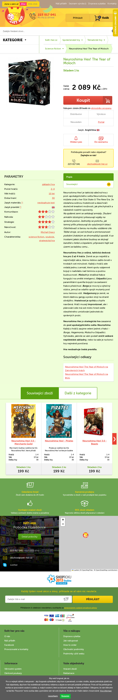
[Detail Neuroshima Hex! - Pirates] (59, 421)
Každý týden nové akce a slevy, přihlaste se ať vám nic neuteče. (59, 591)
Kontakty (112, 3)
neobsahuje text (46, 202)
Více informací (106, 691)
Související (88, 184)
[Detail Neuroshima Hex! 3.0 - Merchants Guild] (23, 421)
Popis (69, 177)
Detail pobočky (29, 536)
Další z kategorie (78, 393)
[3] (46, 212)
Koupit (83, 100)
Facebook (9, 645)
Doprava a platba (96, 3)
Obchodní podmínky (73, 649)
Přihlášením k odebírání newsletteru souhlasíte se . (59, 608)
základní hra (48, 184)
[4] (46, 222)
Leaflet (76, 570)
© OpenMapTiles (86, 570)
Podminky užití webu (73, 653)
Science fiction (53, 48)
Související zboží (40, 393)
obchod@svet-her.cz (97, 164)
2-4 (53, 189)
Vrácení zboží (70, 669)
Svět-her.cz (51, 40)
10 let (52, 193)
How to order (70, 645)
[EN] (53, 207)
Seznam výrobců (77, 3)
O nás (7, 636)
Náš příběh (61, 3)
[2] (46, 217)
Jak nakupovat (70, 640)
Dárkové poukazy (13, 673)
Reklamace (68, 673)
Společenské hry (71, 40)
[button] (85, 535)
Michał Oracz (48, 232)
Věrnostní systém (13, 669)
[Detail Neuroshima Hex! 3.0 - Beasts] (94, 421)
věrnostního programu (101, 108)
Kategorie (13, 40)
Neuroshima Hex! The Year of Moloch (89, 48)
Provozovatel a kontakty (16, 649)
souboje (49, 236)
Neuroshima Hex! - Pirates (59, 440)
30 (53, 198)
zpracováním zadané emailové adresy (80, 608)
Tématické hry (94, 40)
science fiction (36, 236)
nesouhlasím (53, 696)
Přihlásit (77, 17)
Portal (101, 122)
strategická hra (47, 240)
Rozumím (65, 696)
